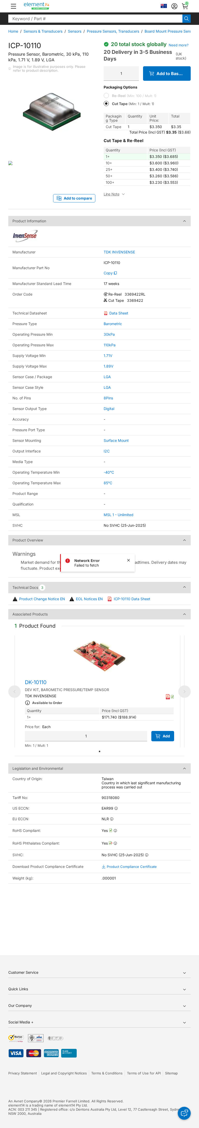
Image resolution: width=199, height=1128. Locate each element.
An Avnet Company (23, 1101)
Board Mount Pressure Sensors (171, 31)
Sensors (74, 31)
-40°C (109, 472)
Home (13, 31)
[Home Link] (46, 6)
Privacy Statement (22, 1073)
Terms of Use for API (144, 1073)
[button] (13, 6)
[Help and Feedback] (184, 1113)
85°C (108, 483)
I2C (107, 451)
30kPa (109, 334)
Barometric (113, 323)
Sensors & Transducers (43, 31)
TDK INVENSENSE (119, 252)
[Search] (186, 18)
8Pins (108, 398)
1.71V (108, 355)
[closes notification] (128, 560)
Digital (109, 408)
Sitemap (171, 1073)
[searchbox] (95, 18)
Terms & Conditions (107, 1073)
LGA (107, 377)
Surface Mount (116, 440)
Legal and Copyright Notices (64, 1073)
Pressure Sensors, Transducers (113, 31)
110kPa (110, 345)
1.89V (108, 366)
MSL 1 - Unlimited (118, 514)
